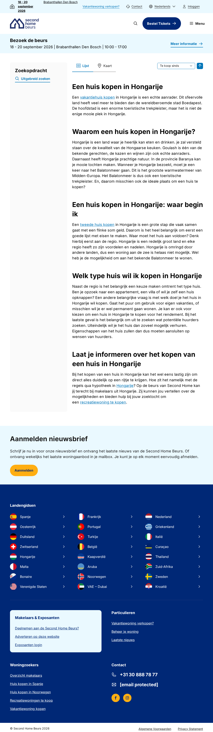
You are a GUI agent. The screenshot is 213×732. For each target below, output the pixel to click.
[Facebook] (115, 698)
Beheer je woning (125, 631)
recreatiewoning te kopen (103, 402)
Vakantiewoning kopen (28, 709)
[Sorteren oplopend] (200, 66)
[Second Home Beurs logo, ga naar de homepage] (25, 23)
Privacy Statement (190, 729)
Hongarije (125, 385)
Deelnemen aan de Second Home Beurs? (47, 628)
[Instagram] (127, 698)
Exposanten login (28, 645)
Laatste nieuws (123, 640)
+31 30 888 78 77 (139, 674)
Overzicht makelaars (26, 675)
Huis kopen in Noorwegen (30, 692)
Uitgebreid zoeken (35, 79)
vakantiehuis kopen (97, 97)
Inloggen (194, 6)
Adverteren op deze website (37, 636)
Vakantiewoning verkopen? (101, 6)
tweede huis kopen (97, 224)
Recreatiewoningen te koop (31, 700)
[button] (162, 6)
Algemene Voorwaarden (155, 729)
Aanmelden (24, 470)
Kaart (107, 66)
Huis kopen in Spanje (26, 684)
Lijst (85, 66)
